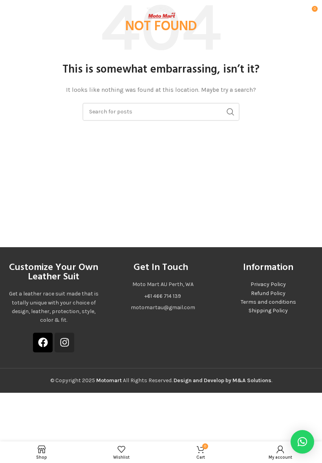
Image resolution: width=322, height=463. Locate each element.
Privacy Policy (268, 284)
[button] (302, 442)
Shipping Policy (268, 310)
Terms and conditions (268, 302)
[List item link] (161, 296)
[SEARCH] (230, 112)
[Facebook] (43, 342)
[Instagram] (64, 342)
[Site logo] (161, 11)
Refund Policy (268, 293)
